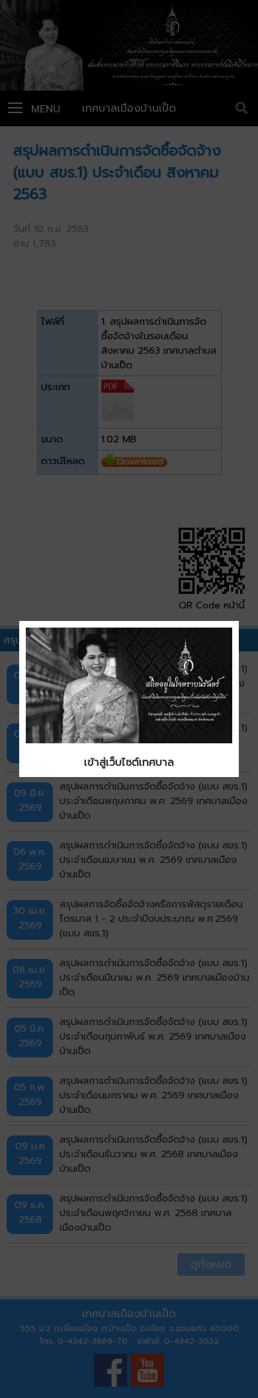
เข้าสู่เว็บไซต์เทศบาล (129, 762)
